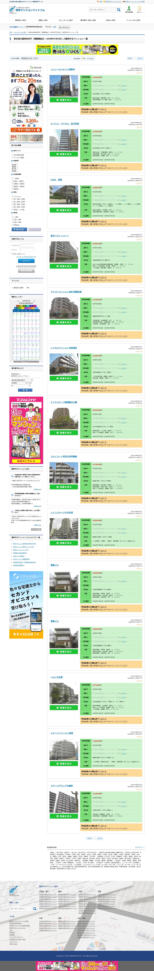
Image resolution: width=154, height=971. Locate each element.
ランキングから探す (133, 20)
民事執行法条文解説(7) (20, 553)
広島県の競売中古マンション (48, 930)
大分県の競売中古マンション (86, 928)
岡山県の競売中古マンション (48, 928)
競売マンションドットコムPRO (135, 1)
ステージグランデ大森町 (62, 786)
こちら (123, 85)
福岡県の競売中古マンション (86, 921)
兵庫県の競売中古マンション (106, 897)
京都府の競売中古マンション (106, 899)
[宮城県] (15, 171)
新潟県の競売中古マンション (87, 894)
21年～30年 (17, 222)
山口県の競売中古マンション (48, 921)
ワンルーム (17, 196)
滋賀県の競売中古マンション (106, 906)
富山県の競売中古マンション (87, 913)
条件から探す (111, 20)
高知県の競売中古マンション (67, 928)
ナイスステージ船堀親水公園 (64, 402)
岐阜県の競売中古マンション (87, 906)
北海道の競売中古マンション (48, 894)
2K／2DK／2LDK (19, 202)
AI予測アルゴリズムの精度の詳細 (19, 925)
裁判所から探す (20, 20)
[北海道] (15, 165)
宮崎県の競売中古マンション (86, 930)
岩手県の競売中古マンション (48, 899)
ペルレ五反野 (57, 677)
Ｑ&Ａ (11, 930)
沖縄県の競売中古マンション (86, 937)
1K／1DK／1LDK (19, 199)
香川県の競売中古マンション (67, 923)
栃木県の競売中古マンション (67, 901)
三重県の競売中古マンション (106, 904)
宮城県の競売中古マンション (48, 901)
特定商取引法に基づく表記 (17, 939)
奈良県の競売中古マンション (106, 901)
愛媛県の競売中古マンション (67, 921)
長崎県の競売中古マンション (86, 926)
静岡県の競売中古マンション (87, 901)
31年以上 (16, 225)
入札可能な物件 (18, 155)
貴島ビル (55, 565)
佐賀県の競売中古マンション (86, 923)
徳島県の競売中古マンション (67, 926)
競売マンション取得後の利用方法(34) (24, 543)
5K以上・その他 (18, 210)
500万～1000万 (18, 181)
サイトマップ (13, 941)
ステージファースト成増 (62, 733)
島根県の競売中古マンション (48, 923)
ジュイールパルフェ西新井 (63, 69)
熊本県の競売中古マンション (86, 933)
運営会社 (12, 932)
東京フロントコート (60, 236)
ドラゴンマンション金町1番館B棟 (66, 292)
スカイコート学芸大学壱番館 (64, 456)
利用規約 (12, 935)
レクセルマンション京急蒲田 (64, 348)
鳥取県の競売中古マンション (48, 926)
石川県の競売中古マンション (87, 910)
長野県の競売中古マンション (87, 897)
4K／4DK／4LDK (19, 207)
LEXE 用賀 (56, 180)
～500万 (16, 178)
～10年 (15, 217)
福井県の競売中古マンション (87, 908)
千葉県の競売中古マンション (67, 906)
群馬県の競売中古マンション (67, 899)
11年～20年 (17, 220)
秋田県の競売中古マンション (48, 908)
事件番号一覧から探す (88, 20)
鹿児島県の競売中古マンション (86, 935)
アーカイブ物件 (18, 158)
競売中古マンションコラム (113, 1)
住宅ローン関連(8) (18, 556)
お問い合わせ (13, 944)
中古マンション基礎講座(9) (21, 559)
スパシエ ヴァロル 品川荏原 (65, 124)
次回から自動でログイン (19, 254)
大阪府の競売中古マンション (106, 894)
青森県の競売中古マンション (48, 897)
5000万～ (16, 189)
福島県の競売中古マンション (48, 904)
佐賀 (54, 27)
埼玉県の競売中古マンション (67, 897)
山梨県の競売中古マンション (87, 899)
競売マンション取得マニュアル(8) (23, 547)
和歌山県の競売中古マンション (107, 908)
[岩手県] (15, 169)
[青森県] (15, 167)
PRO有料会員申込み (15, 923)
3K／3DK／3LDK (19, 204)
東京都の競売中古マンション (67, 894)
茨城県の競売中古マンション (67, 904)
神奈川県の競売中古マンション (67, 908)
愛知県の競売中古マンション (87, 904)
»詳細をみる (37, 489)
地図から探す (43, 20)
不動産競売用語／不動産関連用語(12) (24, 562)
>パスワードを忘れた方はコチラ (26, 256)
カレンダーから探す (66, 20)
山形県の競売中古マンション (48, 906)
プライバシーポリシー (16, 937)
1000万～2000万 (18, 184)
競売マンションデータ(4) (20, 550)
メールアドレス (15, 245)
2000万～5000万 (18, 186)
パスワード (14, 249)
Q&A (100, 1)
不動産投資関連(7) (18, 565)
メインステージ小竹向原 (62, 512)
